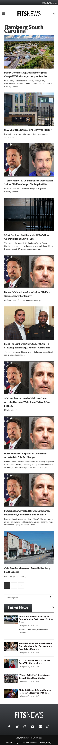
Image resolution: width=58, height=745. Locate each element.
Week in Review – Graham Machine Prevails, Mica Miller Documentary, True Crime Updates (35, 646)
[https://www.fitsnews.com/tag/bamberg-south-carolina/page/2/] (21, 585)
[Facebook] (11, 726)
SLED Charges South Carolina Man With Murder (27, 129)
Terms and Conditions (29, 743)
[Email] (42, 726)
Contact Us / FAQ (11, 743)
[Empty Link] (50, 607)
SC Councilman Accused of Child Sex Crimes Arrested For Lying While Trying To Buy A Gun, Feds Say (27, 402)
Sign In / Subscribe (50, 3)
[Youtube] (34, 726)
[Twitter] (19, 726)
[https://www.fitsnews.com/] (29, 715)
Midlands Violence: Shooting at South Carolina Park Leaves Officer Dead (36, 619)
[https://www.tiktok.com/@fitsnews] (48, 726)
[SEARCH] (51, 597)
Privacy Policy (45, 743)
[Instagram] (27, 726)
